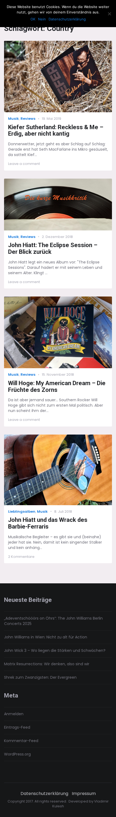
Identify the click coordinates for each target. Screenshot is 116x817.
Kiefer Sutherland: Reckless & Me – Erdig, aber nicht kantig (55, 130)
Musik (13, 118)
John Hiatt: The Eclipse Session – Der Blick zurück (52, 248)
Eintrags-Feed (17, 727)
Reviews (28, 118)
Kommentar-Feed (21, 740)
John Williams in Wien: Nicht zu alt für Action (45, 637)
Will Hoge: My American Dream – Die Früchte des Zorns (56, 386)
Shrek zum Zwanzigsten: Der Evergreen (40, 677)
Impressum (84, 793)
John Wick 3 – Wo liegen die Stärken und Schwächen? (54, 650)
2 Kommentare (21, 556)
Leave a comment (24, 163)
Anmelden (13, 714)
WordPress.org (17, 754)
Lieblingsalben (21, 511)
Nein (42, 19)
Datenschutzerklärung (44, 793)
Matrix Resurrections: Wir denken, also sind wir (46, 664)
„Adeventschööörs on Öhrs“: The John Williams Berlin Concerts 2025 (53, 621)
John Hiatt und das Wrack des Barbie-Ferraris (47, 523)
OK (32, 19)
